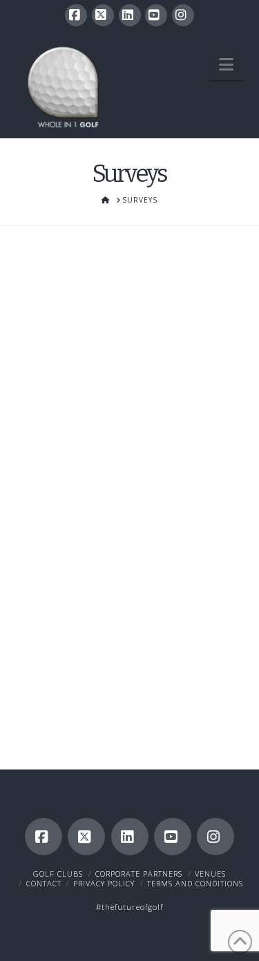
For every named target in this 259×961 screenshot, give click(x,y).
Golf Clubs (58, 873)
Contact (43, 883)
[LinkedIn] (130, 15)
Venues (210, 873)
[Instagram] (183, 15)
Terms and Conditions (195, 883)
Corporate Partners (138, 873)
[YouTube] (156, 15)
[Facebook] (76, 15)
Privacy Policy (104, 883)
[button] (226, 64)
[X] (103, 15)
